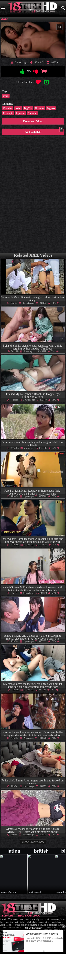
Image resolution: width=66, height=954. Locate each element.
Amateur (32, 113)
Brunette (39, 108)
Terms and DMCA (29, 915)
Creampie (8, 113)
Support (7, 915)
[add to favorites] (38, 82)
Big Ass (51, 108)
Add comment (43, 131)
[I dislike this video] (35, 71)
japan (6, 95)
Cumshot (7, 108)
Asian (18, 108)
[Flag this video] (43, 71)
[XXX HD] (33, 8)
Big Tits (28, 108)
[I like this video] (22, 71)
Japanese (20, 113)
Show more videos (33, 841)
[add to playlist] (46, 82)
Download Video (33, 121)
